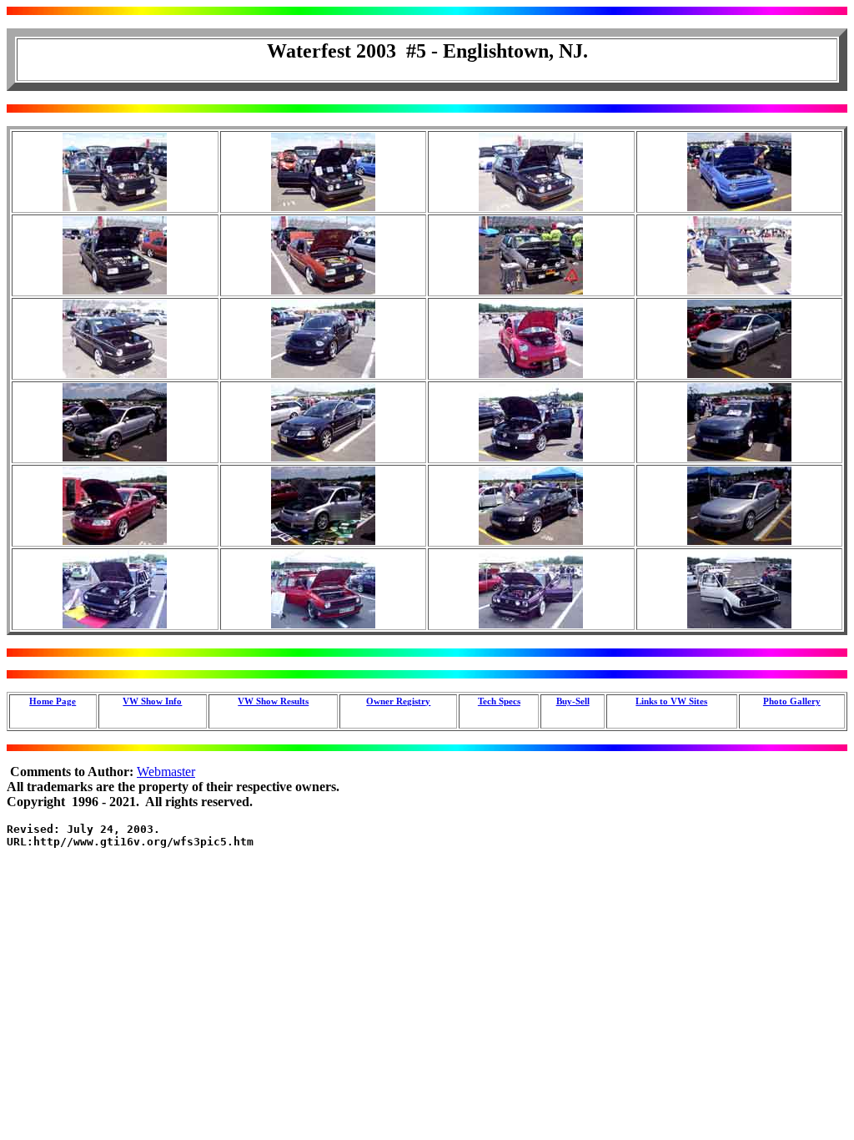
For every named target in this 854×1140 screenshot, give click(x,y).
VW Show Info (152, 701)
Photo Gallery (792, 701)
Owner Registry (398, 701)
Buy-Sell (573, 701)
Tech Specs (499, 701)
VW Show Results (273, 701)
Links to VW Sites (671, 701)
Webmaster (166, 771)
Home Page (52, 701)
